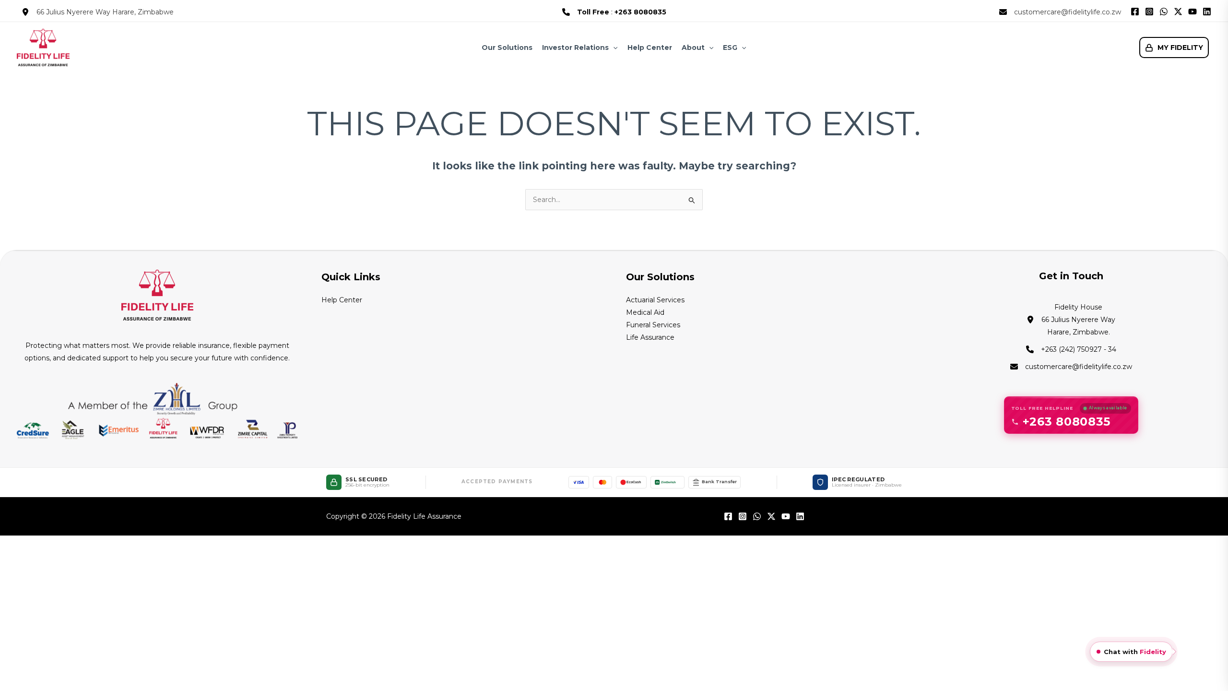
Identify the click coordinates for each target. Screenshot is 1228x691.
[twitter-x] (771, 516)
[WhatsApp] (1163, 11)
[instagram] (742, 516)
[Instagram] (1149, 11)
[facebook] (728, 516)
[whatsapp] (757, 516)
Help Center (341, 300)
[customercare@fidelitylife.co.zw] (1060, 12)
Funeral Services (653, 325)
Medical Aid (645, 312)
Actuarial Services (655, 300)
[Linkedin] (1207, 11)
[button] (613, 47)
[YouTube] (1192, 11)
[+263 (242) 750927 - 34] (1071, 349)
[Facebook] (1135, 11)
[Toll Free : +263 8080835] (614, 12)
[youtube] (785, 516)
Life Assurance (650, 337)
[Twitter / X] (1178, 11)
